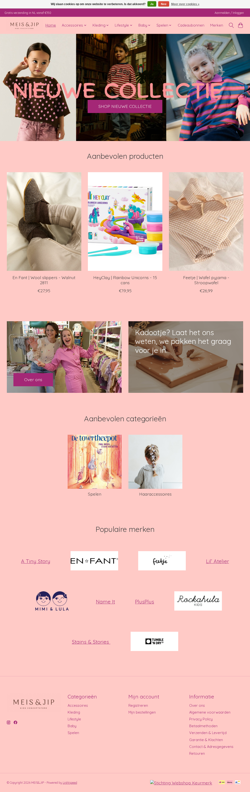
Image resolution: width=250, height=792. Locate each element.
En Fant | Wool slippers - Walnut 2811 (43, 280)
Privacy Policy (201, 719)
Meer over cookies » (185, 4)
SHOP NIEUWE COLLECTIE (125, 106)
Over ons (197, 705)
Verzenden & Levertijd (208, 732)
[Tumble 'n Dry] (154, 642)
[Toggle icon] (231, 25)
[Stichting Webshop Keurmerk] (181, 782)
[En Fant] (94, 561)
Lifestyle (74, 719)
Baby (72, 726)
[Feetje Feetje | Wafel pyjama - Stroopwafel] (206, 221)
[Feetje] (162, 561)
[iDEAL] (222, 782)
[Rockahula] (198, 601)
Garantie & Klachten (206, 739)
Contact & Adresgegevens (211, 746)
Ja (152, 4)
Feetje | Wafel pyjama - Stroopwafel (206, 280)
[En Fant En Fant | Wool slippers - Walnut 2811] (44, 221)
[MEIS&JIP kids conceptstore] (24, 25)
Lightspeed (70, 782)
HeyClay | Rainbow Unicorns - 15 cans (125, 280)
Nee (164, 4)
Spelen (94, 494)
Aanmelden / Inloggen (229, 13)
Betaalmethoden (203, 726)
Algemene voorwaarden (209, 712)
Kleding (74, 712)
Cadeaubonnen (191, 25)
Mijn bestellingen (142, 712)
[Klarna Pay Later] (230, 782)
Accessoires (78, 705)
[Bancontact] (238, 782)
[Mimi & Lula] (52, 601)
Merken (216, 25)
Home (50, 25)
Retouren (197, 753)
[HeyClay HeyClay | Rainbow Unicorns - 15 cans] (125, 221)
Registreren (138, 705)
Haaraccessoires (155, 494)
